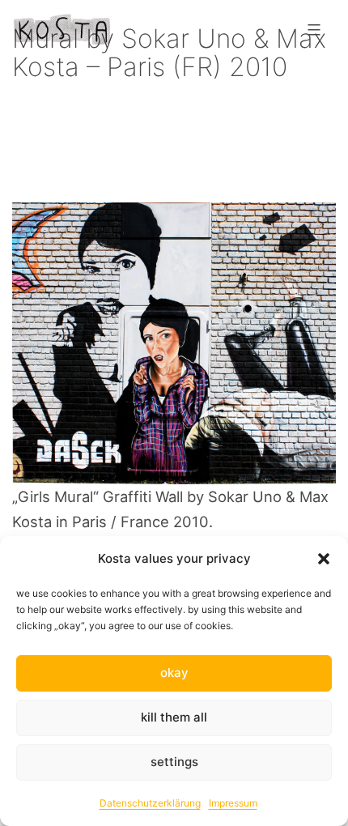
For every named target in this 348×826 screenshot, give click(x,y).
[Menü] (312, 30)
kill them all (174, 717)
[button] (324, 559)
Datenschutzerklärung (150, 803)
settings (174, 761)
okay (174, 672)
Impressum (233, 803)
